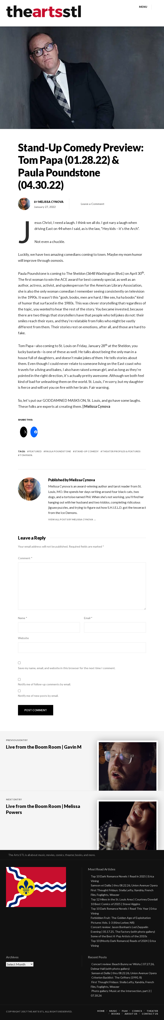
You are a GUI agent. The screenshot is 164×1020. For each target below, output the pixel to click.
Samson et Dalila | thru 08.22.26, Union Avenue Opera (124, 885)
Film (124, 1011)
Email (88, 618)
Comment (25, 558)
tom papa (26, 455)
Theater (152, 1011)
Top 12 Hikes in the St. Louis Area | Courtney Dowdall (124, 899)
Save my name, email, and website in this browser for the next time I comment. (66, 668)
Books (115, 1013)
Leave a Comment (92, 203)
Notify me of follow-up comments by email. (44, 684)
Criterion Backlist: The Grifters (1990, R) (116, 977)
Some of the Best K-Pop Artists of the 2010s (119, 936)
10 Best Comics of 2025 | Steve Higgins (115, 904)
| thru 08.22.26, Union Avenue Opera (124, 973)
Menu (143, 6)
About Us (131, 1013)
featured (35, 451)
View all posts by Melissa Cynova (71, 519)
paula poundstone (58, 451)
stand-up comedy (87, 451)
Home (101, 1011)
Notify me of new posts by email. (38, 695)
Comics (137, 1011)
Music (113, 1011)
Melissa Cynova (50, 201)
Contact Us (150, 1013)
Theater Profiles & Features (121, 451)
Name (22, 618)
